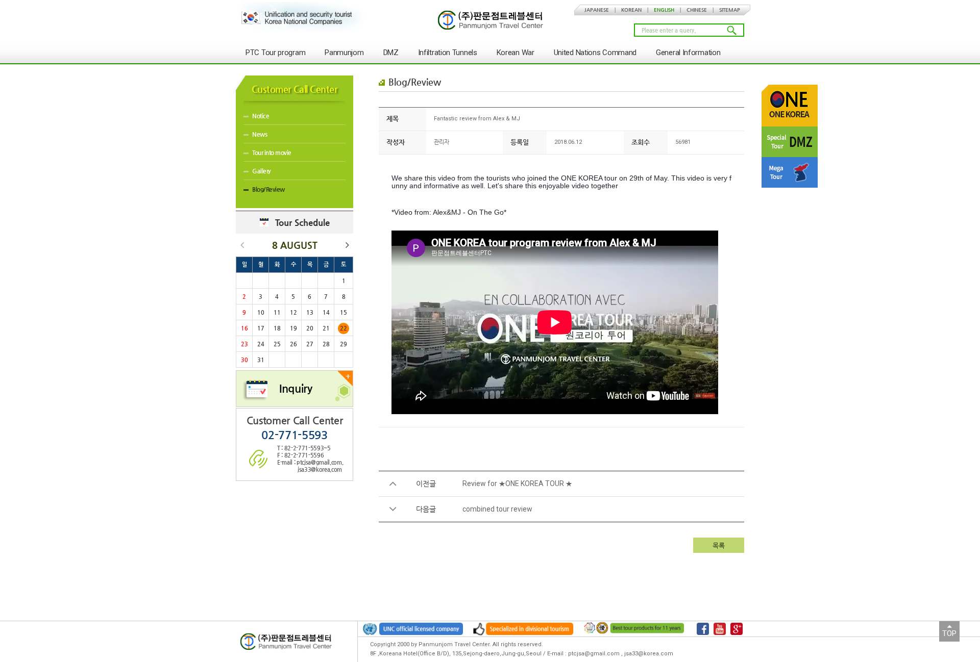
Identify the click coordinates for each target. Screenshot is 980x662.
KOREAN (631, 10)
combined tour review (497, 509)
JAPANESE (596, 10)
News (259, 134)
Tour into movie (271, 152)
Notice (260, 115)
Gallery (261, 170)
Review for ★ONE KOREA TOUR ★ (517, 483)
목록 (719, 545)
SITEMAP (729, 10)
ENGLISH (664, 10)
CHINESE (697, 10)
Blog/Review (268, 189)
